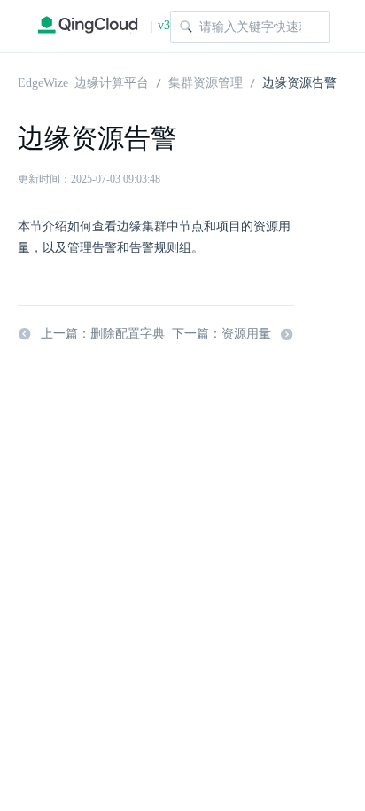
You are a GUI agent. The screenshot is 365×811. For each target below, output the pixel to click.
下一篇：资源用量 (221, 333)
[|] (87, 26)
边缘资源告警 (299, 81)
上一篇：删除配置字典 (103, 333)
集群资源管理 (205, 81)
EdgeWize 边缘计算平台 (83, 81)
